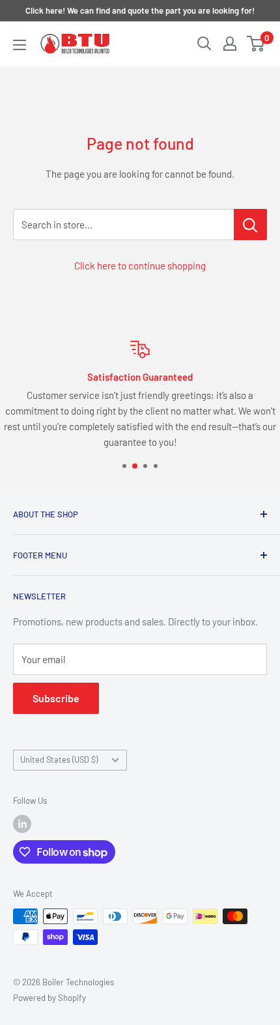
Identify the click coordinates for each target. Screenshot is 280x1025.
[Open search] (204, 43)
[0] (256, 43)
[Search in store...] (250, 224)
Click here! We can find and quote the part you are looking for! (140, 10)
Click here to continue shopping (140, 265)
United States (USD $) (59, 759)
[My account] (229, 43)
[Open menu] (19, 45)
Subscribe (56, 698)
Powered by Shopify (49, 997)
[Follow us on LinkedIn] (22, 824)
